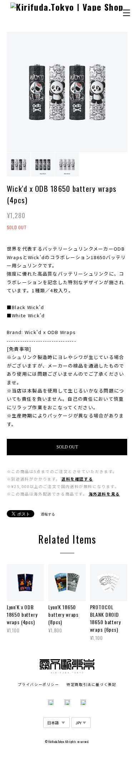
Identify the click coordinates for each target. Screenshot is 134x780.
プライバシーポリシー (38, 684)
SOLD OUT (67, 447)
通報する (48, 514)
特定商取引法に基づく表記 (91, 684)
